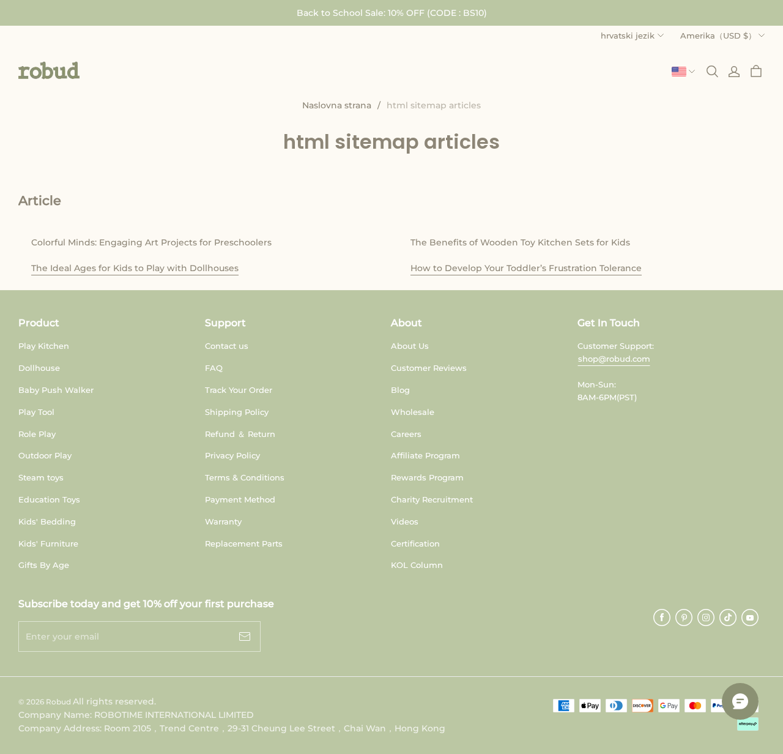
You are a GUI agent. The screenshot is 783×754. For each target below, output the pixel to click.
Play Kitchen (43, 346)
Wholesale (412, 412)
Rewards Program (427, 477)
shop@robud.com (614, 359)
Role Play (37, 434)
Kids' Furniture (48, 543)
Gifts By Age (43, 565)
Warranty (223, 521)
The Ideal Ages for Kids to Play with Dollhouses (135, 268)
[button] (49, 70)
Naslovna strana (336, 105)
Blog (400, 390)
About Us (410, 346)
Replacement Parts (244, 543)
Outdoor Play (45, 455)
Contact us (226, 346)
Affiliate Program (425, 455)
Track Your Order (238, 390)
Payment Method (240, 499)
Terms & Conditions (244, 477)
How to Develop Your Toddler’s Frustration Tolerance (526, 268)
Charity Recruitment (432, 499)
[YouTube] (750, 617)
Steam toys (41, 477)
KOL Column (417, 565)
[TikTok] (728, 617)
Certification (415, 543)
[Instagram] (705, 617)
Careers (406, 434)
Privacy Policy (232, 455)
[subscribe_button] (244, 636)
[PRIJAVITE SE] (734, 71)
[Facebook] (661, 617)
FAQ (214, 368)
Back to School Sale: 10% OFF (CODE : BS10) (392, 12)
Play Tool (36, 412)
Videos (404, 521)
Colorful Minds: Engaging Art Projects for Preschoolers (151, 242)
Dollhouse (39, 368)
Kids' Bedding (47, 521)
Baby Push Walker (56, 390)
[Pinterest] (683, 617)
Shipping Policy (237, 412)
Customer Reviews (429, 368)
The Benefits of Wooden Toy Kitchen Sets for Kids (520, 242)
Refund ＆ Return (240, 434)
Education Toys (49, 499)
